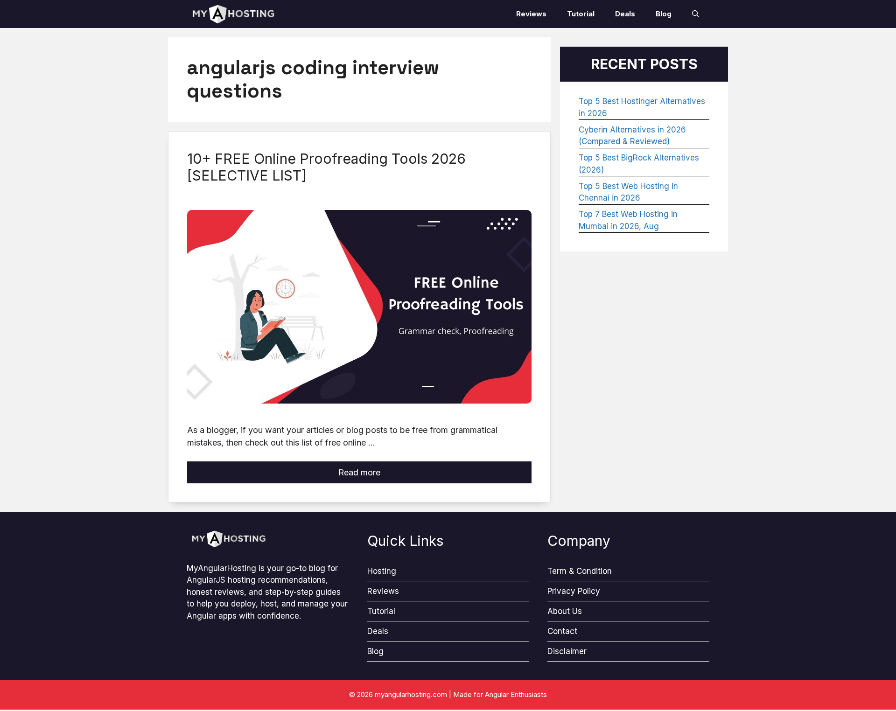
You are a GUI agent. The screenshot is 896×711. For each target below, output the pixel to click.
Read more (359, 472)
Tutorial (581, 13)
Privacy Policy (573, 591)
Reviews (531, 13)
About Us (564, 611)
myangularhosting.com (411, 694)
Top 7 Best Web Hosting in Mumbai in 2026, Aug (628, 220)
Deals (625, 13)
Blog (664, 13)
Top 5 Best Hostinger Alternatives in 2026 (642, 107)
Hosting (381, 571)
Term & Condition (579, 571)
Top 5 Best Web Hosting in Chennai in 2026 (628, 192)
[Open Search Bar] (695, 14)
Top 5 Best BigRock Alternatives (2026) (639, 163)
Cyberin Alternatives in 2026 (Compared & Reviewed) (632, 135)
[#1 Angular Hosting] (233, 14)
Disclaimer (567, 651)
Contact (562, 631)
